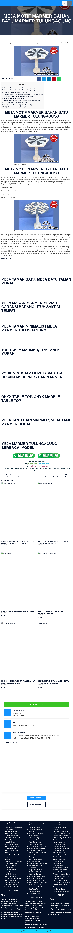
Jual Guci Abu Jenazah (60, 857)
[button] (61, 3)
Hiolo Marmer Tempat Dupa (13, 827)
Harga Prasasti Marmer (11, 882)
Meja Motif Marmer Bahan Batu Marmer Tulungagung (18, 88)
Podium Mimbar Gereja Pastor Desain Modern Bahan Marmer (21, 100)
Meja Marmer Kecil (59, 852)
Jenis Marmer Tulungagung (37, 880)
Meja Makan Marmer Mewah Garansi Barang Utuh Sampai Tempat (22, 94)
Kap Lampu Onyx (34, 861)
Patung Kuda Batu (59, 846)
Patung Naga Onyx (59, 850)
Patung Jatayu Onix (10, 863)
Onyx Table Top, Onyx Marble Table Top (14, 102)
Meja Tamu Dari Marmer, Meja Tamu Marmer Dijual (17, 105)
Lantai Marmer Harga (11, 844)
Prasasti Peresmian (59, 823)
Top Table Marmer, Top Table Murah (13, 98)
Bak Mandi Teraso (10, 870)
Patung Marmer (33, 835)
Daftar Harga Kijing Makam (61, 876)
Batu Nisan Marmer (10, 885)
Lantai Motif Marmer (59, 825)
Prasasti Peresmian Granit (61, 874)
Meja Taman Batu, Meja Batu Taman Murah (15, 92)
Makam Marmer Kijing (36, 844)
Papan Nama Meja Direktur (13, 878)
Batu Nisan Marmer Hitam (37, 848)
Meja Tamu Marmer (10, 876)
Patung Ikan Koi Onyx (35, 885)
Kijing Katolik (8, 829)
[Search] (69, 3)
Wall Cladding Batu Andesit (37, 846)
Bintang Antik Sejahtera (35, 931)
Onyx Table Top (34, 889)
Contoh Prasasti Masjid (60, 835)
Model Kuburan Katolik (11, 846)
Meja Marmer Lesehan (36, 878)
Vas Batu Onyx (9, 859)
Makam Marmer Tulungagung (38, 882)
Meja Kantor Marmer (10, 831)
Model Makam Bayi (35, 891)
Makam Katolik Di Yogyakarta (38, 852)
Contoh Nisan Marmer (36, 859)
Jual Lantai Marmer (10, 865)
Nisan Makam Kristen (60, 870)
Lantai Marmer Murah (35, 887)
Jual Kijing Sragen (34, 838)
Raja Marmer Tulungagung (61, 882)
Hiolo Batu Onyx (58, 878)
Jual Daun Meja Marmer (60, 880)
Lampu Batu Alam (58, 872)
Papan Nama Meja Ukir (60, 855)
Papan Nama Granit (35, 842)
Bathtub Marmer (58, 865)
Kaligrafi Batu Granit (35, 893)
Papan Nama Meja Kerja (36, 833)
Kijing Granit (8, 857)
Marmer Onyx (8, 840)
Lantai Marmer (9, 825)
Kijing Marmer (8, 867)
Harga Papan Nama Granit (61, 833)
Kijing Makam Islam (10, 872)
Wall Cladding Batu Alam (12, 887)
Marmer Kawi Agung (10, 833)
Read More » (4, 548)
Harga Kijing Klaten (59, 861)
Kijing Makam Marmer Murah (38, 850)
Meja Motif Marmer (10, 880)
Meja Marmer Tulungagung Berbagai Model (15, 107)
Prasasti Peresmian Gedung (13, 861)
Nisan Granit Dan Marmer (61, 848)
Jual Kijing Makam (34, 827)
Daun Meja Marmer (10, 874)
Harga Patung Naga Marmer (13, 855)
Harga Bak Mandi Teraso (61, 891)
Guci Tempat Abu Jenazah (37, 872)
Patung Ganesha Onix (11, 835)
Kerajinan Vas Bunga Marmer (38, 863)
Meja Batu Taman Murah (61, 831)
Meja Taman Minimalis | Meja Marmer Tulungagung (17, 96)
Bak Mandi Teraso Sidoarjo (37, 876)
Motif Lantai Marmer (35, 840)
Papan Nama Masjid (10, 848)
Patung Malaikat (9, 842)
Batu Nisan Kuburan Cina (12, 838)
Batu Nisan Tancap (35, 874)
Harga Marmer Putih (59, 842)
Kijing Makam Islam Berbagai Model (17, 611)
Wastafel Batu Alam (59, 859)
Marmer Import (57, 863)
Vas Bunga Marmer (59, 889)
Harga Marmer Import (35, 870)
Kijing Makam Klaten (59, 844)
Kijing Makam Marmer (11, 823)
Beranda (4, 43)
